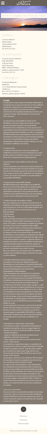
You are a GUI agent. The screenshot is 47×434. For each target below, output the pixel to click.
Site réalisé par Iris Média (30, 430)
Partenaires (23, 420)
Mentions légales (23, 423)
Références (23, 416)
